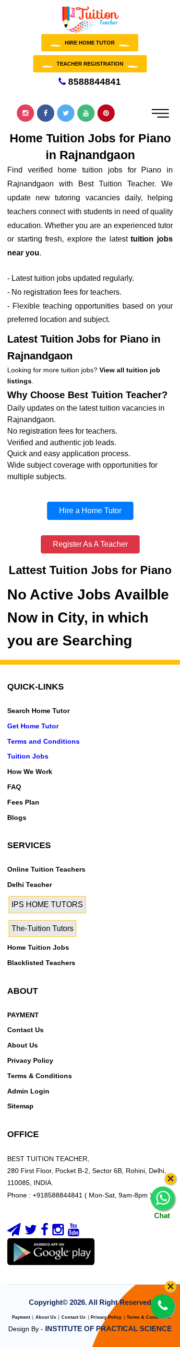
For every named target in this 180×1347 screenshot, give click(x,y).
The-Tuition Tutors (42, 928)
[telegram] (14, 1232)
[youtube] (73, 1232)
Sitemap (20, 1106)
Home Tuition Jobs (38, 947)
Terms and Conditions (43, 741)
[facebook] (44, 1232)
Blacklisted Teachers (41, 963)
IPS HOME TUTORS (47, 904)
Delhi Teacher (29, 884)
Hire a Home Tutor (90, 511)
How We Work (29, 771)
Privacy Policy (30, 1060)
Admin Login (28, 1091)
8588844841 (93, 82)
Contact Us (25, 1030)
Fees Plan (23, 802)
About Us (22, 1045)
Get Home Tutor (33, 726)
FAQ (14, 787)
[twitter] (30, 1232)
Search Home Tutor (38, 710)
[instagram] (58, 1232)
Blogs (16, 817)
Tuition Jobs (27, 756)
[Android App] (51, 1251)
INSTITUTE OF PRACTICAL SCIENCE (108, 1328)
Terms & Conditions (39, 1076)
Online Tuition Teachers (46, 869)
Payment (21, 1317)
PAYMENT (23, 1015)
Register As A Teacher (90, 544)
